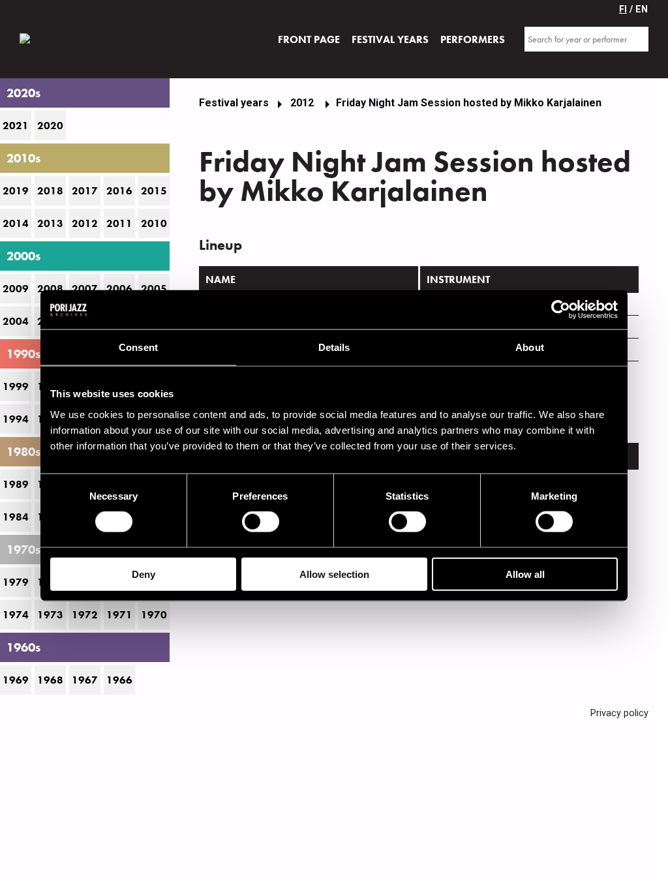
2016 (119, 191)
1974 (16, 615)
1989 (16, 484)
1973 (50, 615)
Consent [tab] (138, 347)
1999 (16, 386)
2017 (85, 191)
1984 (16, 517)
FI (623, 9)
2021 (16, 125)
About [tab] (529, 347)
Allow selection (334, 573)
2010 (154, 223)
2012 (85, 223)
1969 (16, 680)
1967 (85, 680)
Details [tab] (334, 347)
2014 (16, 223)
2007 (85, 288)
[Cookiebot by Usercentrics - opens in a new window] (561, 310)
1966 (119, 680)
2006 (119, 288)
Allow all (525, 573)
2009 (16, 288)
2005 (154, 288)
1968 (50, 680)
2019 (16, 191)
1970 (154, 615)
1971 (119, 615)
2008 (50, 288)
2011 (119, 223)
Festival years (234, 103)
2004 (16, 321)
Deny (143, 573)
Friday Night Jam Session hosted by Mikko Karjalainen (468, 103)
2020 (50, 125)
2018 (50, 191)
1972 (85, 615)
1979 (16, 582)
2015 (154, 191)
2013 (50, 223)
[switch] (260, 521)
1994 (16, 419)
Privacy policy (619, 713)
